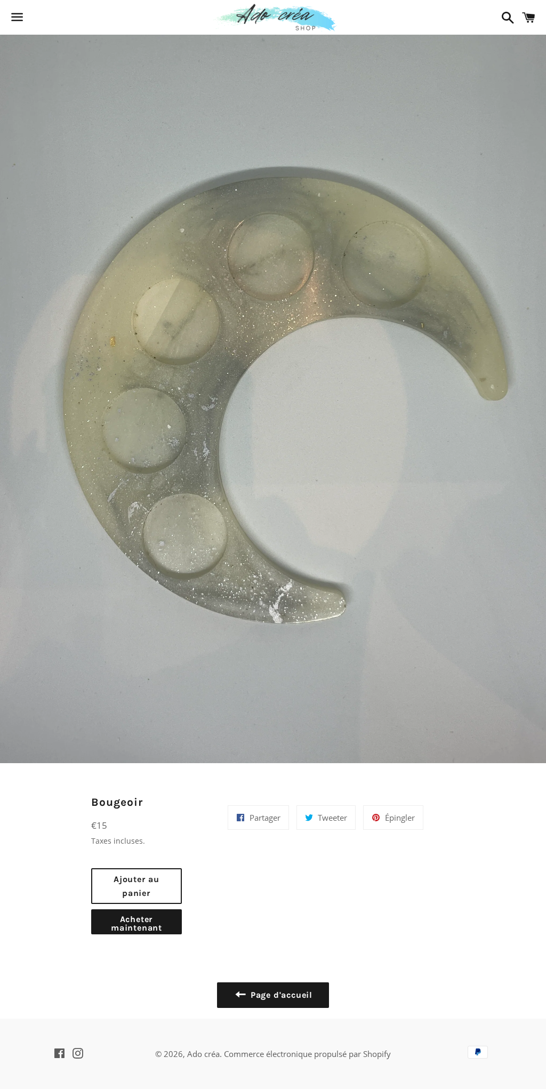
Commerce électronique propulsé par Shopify (307, 1053)
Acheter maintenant (136, 923)
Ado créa (203, 1053)
